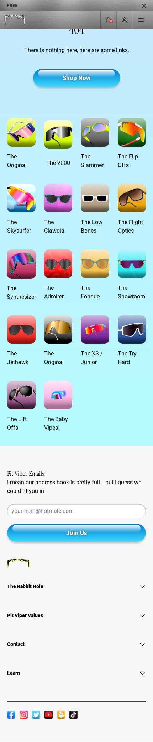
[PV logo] (15, 20)
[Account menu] (124, 20)
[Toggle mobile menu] (140, 20)
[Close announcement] (143, 5)
